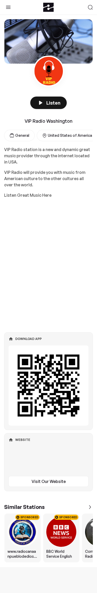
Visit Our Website (49, 481)
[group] (48, 538)
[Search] (90, 7)
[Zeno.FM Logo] (48, 7)
